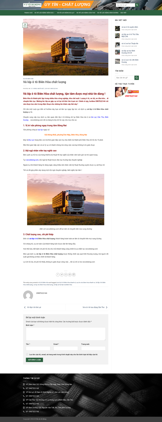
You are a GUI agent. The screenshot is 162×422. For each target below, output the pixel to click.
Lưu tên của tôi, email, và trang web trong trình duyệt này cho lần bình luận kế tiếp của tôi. (63, 355)
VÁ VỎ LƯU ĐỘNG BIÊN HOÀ (43, 13)
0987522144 (54, 88)
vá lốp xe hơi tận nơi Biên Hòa (63, 285)
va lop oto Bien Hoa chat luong (43, 285)
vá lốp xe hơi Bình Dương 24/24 (128, 52)
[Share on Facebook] (58, 274)
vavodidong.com (32, 160)
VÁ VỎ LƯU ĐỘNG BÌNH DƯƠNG (107, 13)
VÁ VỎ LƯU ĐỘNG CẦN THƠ (85, 13)
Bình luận (30, 325)
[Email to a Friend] (66, 274)
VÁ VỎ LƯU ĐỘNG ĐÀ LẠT (65, 13)
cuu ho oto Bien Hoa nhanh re (85, 282)
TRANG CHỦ (28, 13)
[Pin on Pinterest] (70, 274)
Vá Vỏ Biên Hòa (28, 78)
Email (56, 344)
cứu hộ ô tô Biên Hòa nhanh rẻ (66, 282)
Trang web (85, 344)
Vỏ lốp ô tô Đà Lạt (34, 307)
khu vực (31, 140)
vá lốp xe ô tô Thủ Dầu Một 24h (130, 35)
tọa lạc (40, 130)
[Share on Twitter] (62, 274)
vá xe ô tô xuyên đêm (130, 27)
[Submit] (137, 5)
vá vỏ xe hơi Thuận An (130, 43)
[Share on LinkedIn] (74, 274)
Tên (28, 344)
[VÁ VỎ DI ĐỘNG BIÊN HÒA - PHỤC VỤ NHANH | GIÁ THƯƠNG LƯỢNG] (32, 5)
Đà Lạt (93, 117)
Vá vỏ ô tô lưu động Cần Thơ (94, 307)
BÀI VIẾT (124, 13)
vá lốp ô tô (33, 239)
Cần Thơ (100, 117)
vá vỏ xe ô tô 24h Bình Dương (130, 61)
